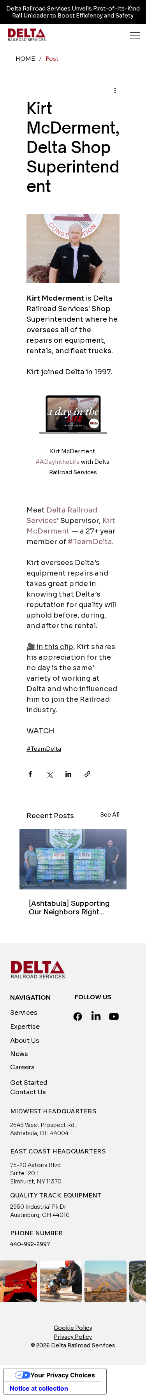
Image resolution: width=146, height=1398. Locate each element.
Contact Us (28, 1092)
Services (23, 1013)
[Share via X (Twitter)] (49, 774)
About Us (24, 1041)
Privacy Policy (73, 1336)
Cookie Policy (73, 1327)
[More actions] (115, 90)
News (19, 1054)
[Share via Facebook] (30, 774)
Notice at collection (39, 1388)
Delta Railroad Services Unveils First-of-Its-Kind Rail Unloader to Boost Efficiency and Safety (73, 12)
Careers (22, 1067)
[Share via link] (87, 774)
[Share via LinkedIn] (68, 774)
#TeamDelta (43, 748)
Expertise (25, 1027)
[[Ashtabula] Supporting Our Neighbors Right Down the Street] (73, 859)
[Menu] (135, 35)
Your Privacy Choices (62, 1375)
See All (110, 814)
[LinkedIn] (96, 1016)
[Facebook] (77, 1016)
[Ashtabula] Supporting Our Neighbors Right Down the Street (69, 907)
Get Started (28, 1083)
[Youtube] (114, 1016)
